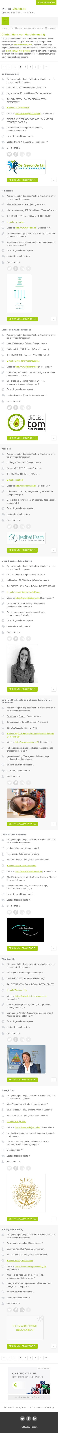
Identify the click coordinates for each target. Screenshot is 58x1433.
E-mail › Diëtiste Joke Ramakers (21, 865)
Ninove (27, 87)
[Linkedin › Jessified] (22, 526)
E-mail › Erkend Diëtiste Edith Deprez (24, 592)
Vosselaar (23, 1243)
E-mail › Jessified (15, 480)
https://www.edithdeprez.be (27, 598)
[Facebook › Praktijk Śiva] (15, 1168)
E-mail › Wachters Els (17, 990)
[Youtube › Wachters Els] (28, 1039)
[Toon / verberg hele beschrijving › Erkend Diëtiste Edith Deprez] (31, 605)
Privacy (34, 1427)
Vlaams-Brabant (14, 204)
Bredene (28, 1104)
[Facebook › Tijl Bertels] (15, 268)
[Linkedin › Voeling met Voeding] (22, 1309)
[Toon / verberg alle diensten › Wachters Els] (31, 1014)
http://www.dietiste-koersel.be (28, 871)
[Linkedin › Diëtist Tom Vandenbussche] (22, 407)
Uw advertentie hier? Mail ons (29, 1397)
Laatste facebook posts (36, 142)
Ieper (27, 574)
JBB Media (26, 1427)
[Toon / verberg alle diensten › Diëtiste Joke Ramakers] (31, 887)
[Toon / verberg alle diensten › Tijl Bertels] (31, 244)
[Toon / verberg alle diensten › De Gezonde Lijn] (31, 129)
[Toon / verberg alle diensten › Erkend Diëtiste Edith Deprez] (31, 614)
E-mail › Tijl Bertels (15, 222)
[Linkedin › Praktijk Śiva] (22, 1168)
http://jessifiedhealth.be (25, 486)
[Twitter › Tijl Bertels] (9, 268)
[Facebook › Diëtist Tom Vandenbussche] (15, 407)
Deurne (22, 716)
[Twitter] (22, 1418)
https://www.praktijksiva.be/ (27, 1127)
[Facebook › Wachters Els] (15, 1039)
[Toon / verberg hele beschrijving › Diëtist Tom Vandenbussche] (31, 374)
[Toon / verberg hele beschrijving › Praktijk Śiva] (31, 1135)
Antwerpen (11, 716)
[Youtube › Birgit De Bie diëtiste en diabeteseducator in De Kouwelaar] (28, 782)
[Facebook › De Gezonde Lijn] (15, 154)
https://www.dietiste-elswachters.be (31, 996)
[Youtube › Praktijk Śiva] (28, 1168)
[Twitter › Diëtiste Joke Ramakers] (9, 912)
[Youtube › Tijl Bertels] (28, 268)
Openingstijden (15, 1150)
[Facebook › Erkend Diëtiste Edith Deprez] (15, 638)
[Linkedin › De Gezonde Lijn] (22, 154)
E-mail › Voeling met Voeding (20, 1260)
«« (4, 67)
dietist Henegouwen (23, 45)
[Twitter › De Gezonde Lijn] (9, 154)
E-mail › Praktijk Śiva (16, 1121)
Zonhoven (20, 462)
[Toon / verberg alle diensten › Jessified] (31, 501)
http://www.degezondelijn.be (27, 113)
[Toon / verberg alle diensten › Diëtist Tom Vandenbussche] (31, 382)
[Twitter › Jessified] (9, 526)
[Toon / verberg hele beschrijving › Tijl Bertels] (31, 235)
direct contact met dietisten (18, 51)
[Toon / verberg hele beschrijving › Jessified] (31, 493)
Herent (27, 204)
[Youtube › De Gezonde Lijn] (28, 154)
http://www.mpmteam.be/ (26, 742)
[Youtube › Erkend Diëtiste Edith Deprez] (28, 638)
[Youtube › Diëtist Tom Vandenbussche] (28, 407)
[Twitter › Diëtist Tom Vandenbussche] (9, 407)
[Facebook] (28, 1418)
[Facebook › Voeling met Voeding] (15, 1309)
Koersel (19, 848)
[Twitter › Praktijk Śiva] (9, 1168)
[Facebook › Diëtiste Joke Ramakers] (15, 912)
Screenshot (48, 113)
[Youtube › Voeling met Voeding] (28, 1309)
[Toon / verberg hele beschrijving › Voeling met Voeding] (31, 1276)
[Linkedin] (34, 1418)
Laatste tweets (15, 142)
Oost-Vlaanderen (14, 87)
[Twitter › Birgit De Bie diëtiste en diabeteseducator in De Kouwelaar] (9, 782)
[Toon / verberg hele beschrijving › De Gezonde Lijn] (31, 121)
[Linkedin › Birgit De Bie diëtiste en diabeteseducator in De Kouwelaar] (22, 782)
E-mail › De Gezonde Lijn (18, 108)
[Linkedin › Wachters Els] (22, 1039)
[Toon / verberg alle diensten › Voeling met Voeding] (31, 1285)
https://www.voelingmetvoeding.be (30, 1266)
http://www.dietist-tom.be (26, 367)
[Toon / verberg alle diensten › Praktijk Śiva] (31, 1143)
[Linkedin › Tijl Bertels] (22, 268)
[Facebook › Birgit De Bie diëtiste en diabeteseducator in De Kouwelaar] (15, 782)
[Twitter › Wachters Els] (9, 1039)
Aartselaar (23, 972)
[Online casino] (29, 1368)
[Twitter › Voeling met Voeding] (9, 1309)
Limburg (10, 462)
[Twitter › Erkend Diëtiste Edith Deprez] (9, 638)
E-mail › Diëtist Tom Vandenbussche (23, 361)
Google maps (39, 87)
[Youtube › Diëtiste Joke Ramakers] (28, 912)
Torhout (28, 343)
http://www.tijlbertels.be (25, 228)
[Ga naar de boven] (53, 180)
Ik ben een (46, 2)
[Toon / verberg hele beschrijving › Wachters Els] (31, 1006)
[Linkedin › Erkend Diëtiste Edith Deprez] (22, 638)
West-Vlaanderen (14, 343)
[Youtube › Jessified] (28, 526)
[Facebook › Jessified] (15, 526)
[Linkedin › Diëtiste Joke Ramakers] (22, 912)
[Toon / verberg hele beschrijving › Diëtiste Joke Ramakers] (31, 879)
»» (46, 67)
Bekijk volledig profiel (22, 180)
